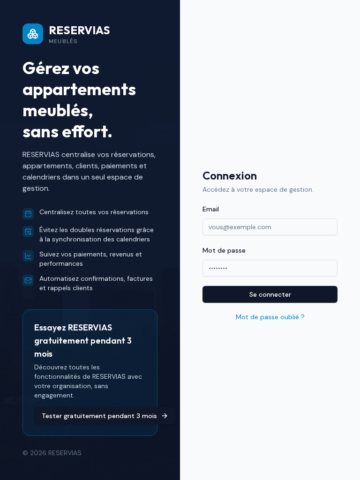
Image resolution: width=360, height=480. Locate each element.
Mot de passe (224, 250)
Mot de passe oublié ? (270, 317)
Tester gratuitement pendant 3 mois (99, 416)
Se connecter (270, 294)
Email (210, 209)
